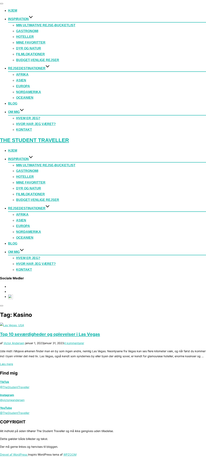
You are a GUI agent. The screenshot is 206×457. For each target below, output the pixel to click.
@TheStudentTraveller (14, 387)
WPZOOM (69, 454)
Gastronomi (27, 31)
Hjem (12, 10)
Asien (21, 80)
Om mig (14, 112)
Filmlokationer (30, 54)
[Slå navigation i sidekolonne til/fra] (1, 305)
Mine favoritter (30, 42)
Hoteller (25, 36)
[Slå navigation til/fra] (1, 3)
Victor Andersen (13, 343)
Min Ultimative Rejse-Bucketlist (45, 25)
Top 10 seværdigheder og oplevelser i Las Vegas (50, 334)
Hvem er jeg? (28, 118)
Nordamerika (28, 92)
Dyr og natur (28, 48)
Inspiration (18, 19)
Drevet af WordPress (14, 454)
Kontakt (24, 129)
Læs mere (6, 364)
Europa (23, 86)
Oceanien (24, 97)
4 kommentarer (74, 343)
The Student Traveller (34, 140)
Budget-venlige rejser (37, 60)
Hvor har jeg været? (36, 124)
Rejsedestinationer (26, 68)
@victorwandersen (12, 400)
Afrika (22, 74)
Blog (12, 103)
